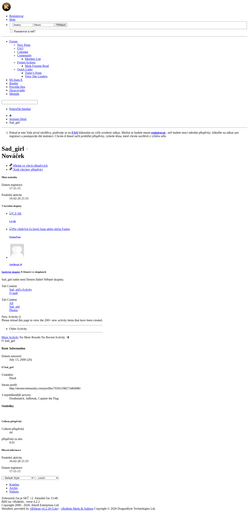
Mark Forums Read (37, 66)
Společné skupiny (11, 271)
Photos (13, 310)
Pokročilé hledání (20, 109)
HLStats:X (16, 79)
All (11, 303)
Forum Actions (26, 62)
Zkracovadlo (17, 90)
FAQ (20, 48)
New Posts (23, 45)
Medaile (14, 93)
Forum (13, 41)
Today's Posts (33, 73)
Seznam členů (17, 119)
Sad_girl (14, 306)
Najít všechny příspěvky (27, 169)
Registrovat (16, 16)
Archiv (13, 488)
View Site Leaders (36, 76)
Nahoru (14, 491)
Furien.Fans (15, 237)
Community (24, 55)
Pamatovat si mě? (24, 31)
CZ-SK (12, 221)
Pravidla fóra (17, 86)
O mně (13, 293)
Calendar (22, 52)
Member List (33, 59)
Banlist (13, 83)
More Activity (10, 337)
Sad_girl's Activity (20, 289)
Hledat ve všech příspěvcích (30, 165)
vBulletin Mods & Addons (77, 508)
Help (12, 19)
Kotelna (14, 484)
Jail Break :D (15, 264)
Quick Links (24, 69)
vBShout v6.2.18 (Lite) (44, 508)
